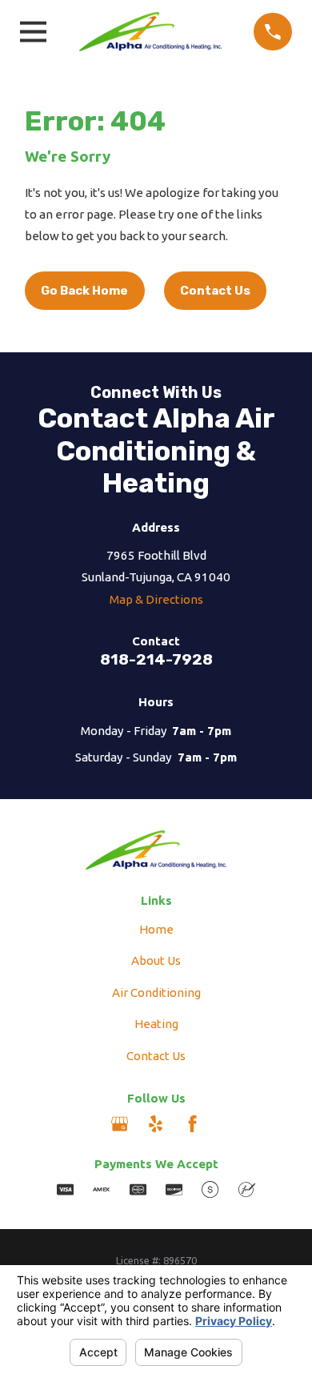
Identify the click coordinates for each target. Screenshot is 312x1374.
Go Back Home (84, 290)
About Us (156, 960)
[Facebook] (192, 1123)
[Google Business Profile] (119, 1123)
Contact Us (215, 290)
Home (156, 929)
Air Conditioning (156, 992)
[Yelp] (155, 1123)
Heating (156, 1023)
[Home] (150, 31)
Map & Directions (156, 599)
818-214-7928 (156, 659)
